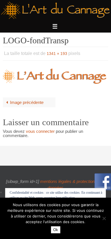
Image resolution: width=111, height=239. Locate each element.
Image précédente (27, 101)
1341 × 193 (57, 53)
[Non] (104, 218)
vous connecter (40, 129)
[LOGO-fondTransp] (55, 74)
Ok (55, 230)
